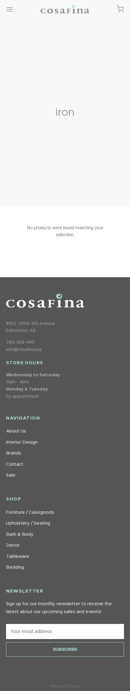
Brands (13, 453)
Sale (10, 475)
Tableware (17, 556)
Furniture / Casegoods (30, 512)
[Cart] (120, 9)
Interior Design (21, 442)
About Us (16, 431)
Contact (14, 464)
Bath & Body (20, 534)
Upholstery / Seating (28, 523)
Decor (13, 545)
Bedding (15, 567)
